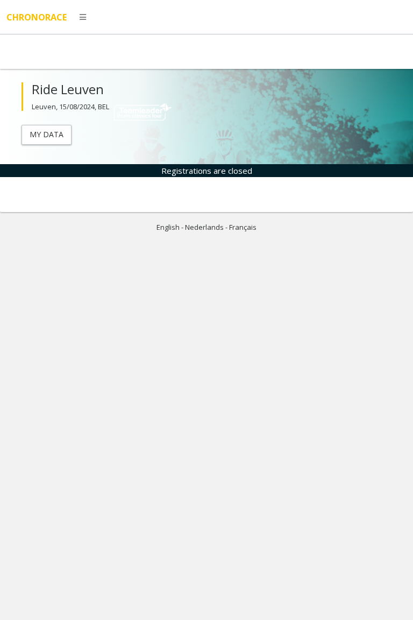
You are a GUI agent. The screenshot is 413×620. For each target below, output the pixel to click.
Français (243, 227)
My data (46, 134)
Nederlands (204, 227)
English (168, 227)
